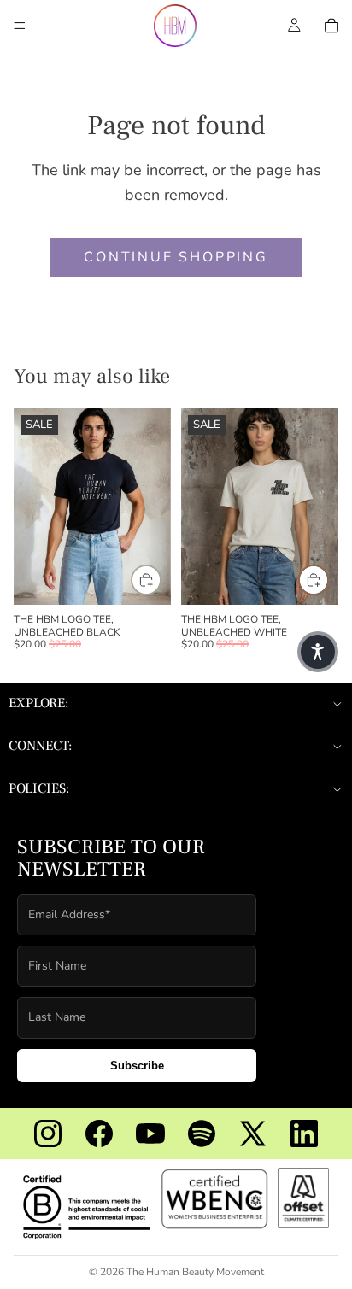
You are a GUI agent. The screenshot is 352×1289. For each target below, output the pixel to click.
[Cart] (331, 25)
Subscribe (137, 1065)
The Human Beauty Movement (195, 1272)
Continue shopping (176, 257)
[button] (317, 651)
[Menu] (19, 25)
